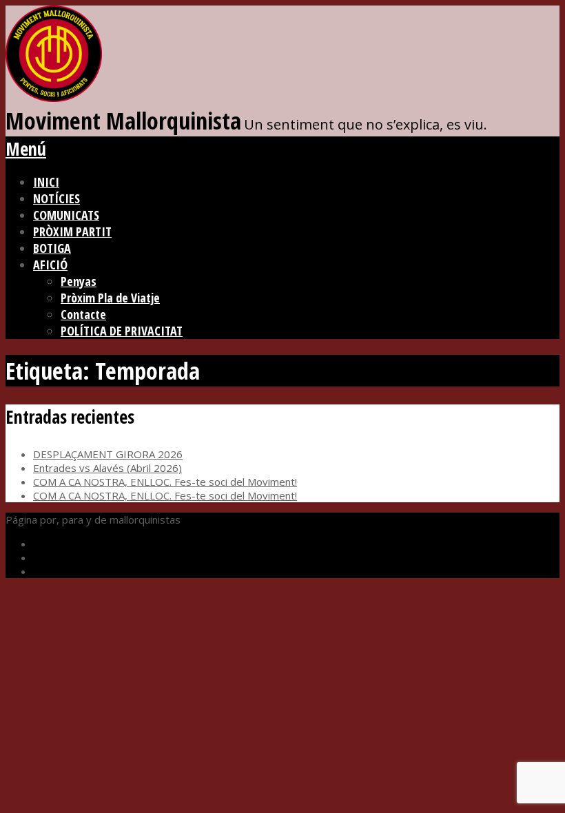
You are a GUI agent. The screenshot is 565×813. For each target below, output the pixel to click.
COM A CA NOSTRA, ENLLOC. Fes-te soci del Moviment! (165, 481)
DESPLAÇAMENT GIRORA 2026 (108, 454)
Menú (26, 148)
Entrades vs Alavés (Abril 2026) (107, 468)
